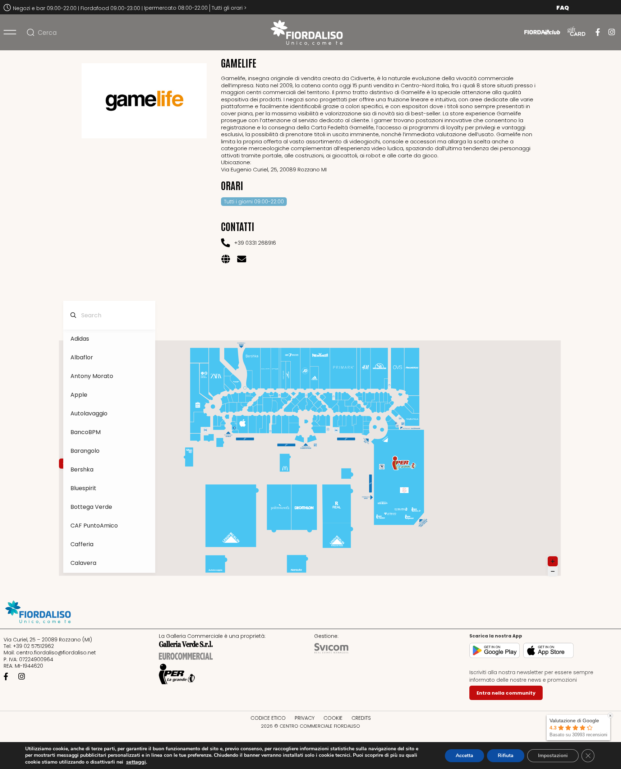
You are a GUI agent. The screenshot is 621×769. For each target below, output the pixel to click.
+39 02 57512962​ (33, 646)
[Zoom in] (553, 561)
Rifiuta (506, 755)
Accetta (464, 755)
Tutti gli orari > (229, 7)
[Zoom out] (553, 571)
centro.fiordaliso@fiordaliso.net (56, 652)
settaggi (136, 762)
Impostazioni (553, 755)
